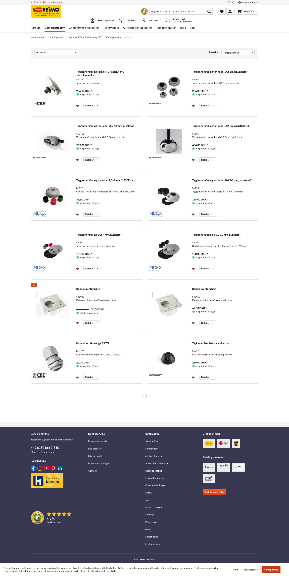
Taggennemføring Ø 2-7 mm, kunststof (99, 234)
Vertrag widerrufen (214, 491)
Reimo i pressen (153, 507)
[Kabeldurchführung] (53, 304)
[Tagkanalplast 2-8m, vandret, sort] (169, 358)
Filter (42, 52)
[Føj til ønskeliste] (77, 106)
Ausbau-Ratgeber (154, 456)
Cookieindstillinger (155, 485)
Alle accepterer (251, 569)
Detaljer (89, 105)
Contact (92, 470)
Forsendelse (151, 536)
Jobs (147, 500)
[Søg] (209, 11)
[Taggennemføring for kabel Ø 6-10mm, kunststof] (53, 141)
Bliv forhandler (96, 456)
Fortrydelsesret (153, 544)
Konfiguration (271, 569)
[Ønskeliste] (222, 11)
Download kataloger (98, 463)
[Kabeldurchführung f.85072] (53, 358)
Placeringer (151, 521)
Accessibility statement (157, 463)
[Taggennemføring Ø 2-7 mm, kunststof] (53, 250)
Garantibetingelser (155, 477)
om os (148, 529)
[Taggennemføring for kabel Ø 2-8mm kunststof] (169, 87)
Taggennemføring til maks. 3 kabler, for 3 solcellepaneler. (100, 73)
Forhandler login (53, 2)
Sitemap (149, 514)
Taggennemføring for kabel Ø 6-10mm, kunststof (105, 125)
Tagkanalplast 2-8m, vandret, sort (212, 343)
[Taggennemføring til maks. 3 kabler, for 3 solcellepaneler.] (53, 87)
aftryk (148, 492)
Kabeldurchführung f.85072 (92, 343)
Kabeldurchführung (88, 288)
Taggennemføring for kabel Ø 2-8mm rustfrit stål (221, 125)
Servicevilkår (152, 441)
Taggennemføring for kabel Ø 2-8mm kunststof (220, 71)
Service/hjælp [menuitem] (248, 2)
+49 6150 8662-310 (45, 447)
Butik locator (95, 448)
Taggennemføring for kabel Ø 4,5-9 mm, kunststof (221, 180)
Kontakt (38, 2)
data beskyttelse (153, 470)
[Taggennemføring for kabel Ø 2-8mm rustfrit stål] (169, 141)
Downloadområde (97, 441)
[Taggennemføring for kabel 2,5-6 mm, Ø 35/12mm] (53, 195)
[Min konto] (230, 11)
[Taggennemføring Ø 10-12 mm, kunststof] (169, 250)
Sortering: (214, 52)
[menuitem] (181, 11)
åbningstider (151, 448)
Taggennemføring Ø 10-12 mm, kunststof (216, 234)
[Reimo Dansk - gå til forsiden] (59, 10)
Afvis (235, 569)
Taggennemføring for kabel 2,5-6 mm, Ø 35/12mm (105, 180)
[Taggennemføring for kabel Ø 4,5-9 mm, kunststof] (169, 195)
